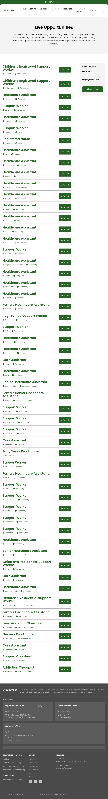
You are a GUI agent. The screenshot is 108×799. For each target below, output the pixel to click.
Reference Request (80, 10)
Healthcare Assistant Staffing (14, 770)
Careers (55, 9)
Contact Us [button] (95, 10)
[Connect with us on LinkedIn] (30, 781)
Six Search (19, 794)
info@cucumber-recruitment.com (71, 761)
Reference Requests (64, 768)
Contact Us (33, 770)
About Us (32, 759)
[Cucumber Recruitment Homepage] (11, 10)
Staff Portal (33, 766)
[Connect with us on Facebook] (40, 781)
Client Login (33, 773)
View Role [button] (65, 70)
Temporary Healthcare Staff (13, 766)
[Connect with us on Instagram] (35, 781)
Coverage (44, 9)
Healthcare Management (12, 779)
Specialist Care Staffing (12, 762)
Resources (67, 9)
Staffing (32, 9)
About (23, 9)
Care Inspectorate (36, 777)
